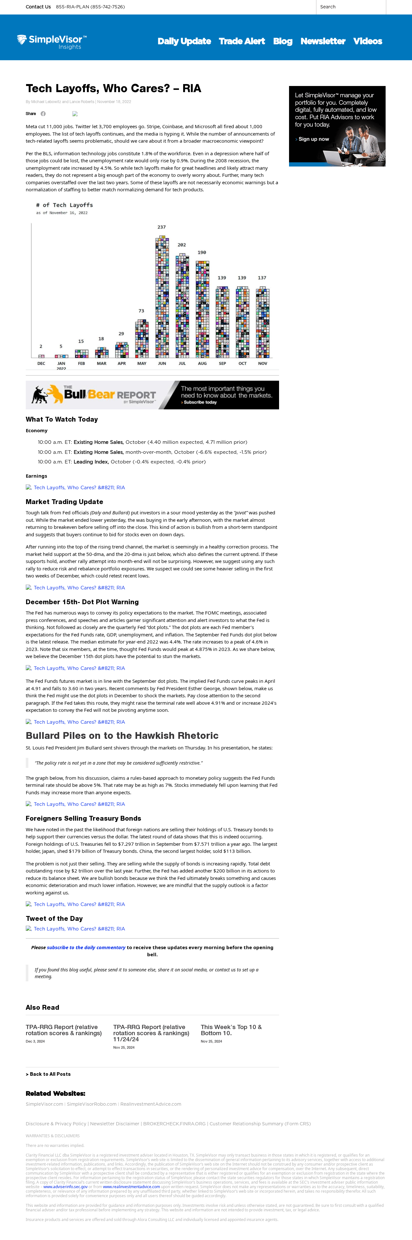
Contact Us (39, 7)
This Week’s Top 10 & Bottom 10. (231, 1029)
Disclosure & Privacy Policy (56, 1124)
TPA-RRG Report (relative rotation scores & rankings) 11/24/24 (151, 1033)
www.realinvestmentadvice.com (131, 1186)
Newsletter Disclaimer (114, 1124)
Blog (282, 41)
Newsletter (323, 41)
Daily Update (184, 41)
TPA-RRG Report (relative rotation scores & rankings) (64, 1029)
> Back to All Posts (48, 1075)
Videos (367, 41)
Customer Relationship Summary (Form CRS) (260, 1124)
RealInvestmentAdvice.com (150, 1104)
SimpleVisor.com (44, 1104)
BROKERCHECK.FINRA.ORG (174, 1124)
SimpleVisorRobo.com (92, 1104)
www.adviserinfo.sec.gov (65, 1186)
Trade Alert (242, 41)
